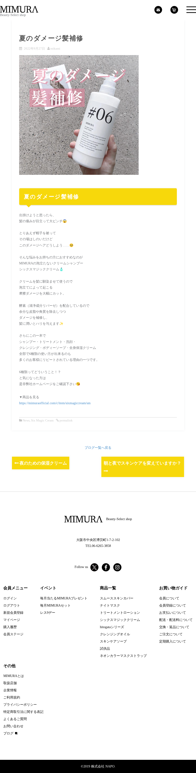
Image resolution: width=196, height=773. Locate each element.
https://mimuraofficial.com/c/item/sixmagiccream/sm (55, 403)
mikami (55, 48)
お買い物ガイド (173, 588)
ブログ (8, 733)
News (26, 420)
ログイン (10, 598)
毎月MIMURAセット (55, 605)
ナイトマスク (110, 605)
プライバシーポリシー (20, 704)
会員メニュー (15, 588)
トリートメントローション (120, 612)
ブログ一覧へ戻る (98, 447)
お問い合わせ (13, 726)
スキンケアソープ (113, 641)
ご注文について (171, 634)
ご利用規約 (11, 697)
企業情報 (10, 690)
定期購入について (172, 641)
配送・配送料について (176, 620)
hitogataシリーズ (112, 627)
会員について (169, 598)
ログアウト (11, 605)
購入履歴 (10, 627)
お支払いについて (172, 612)
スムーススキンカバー (116, 598)
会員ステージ (13, 634)
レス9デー (47, 612)
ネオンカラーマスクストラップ (123, 656)
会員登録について (172, 605)
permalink (66, 420)
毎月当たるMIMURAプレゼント (63, 598)
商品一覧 (108, 588)
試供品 (105, 648)
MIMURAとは (13, 676)
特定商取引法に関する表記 (23, 712)
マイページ (11, 620)
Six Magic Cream (42, 420)
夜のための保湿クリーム (43, 463)
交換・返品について (174, 627)
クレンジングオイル (115, 634)
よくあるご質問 (15, 719)
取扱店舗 (10, 683)
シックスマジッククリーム (120, 620)
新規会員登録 (13, 612)
